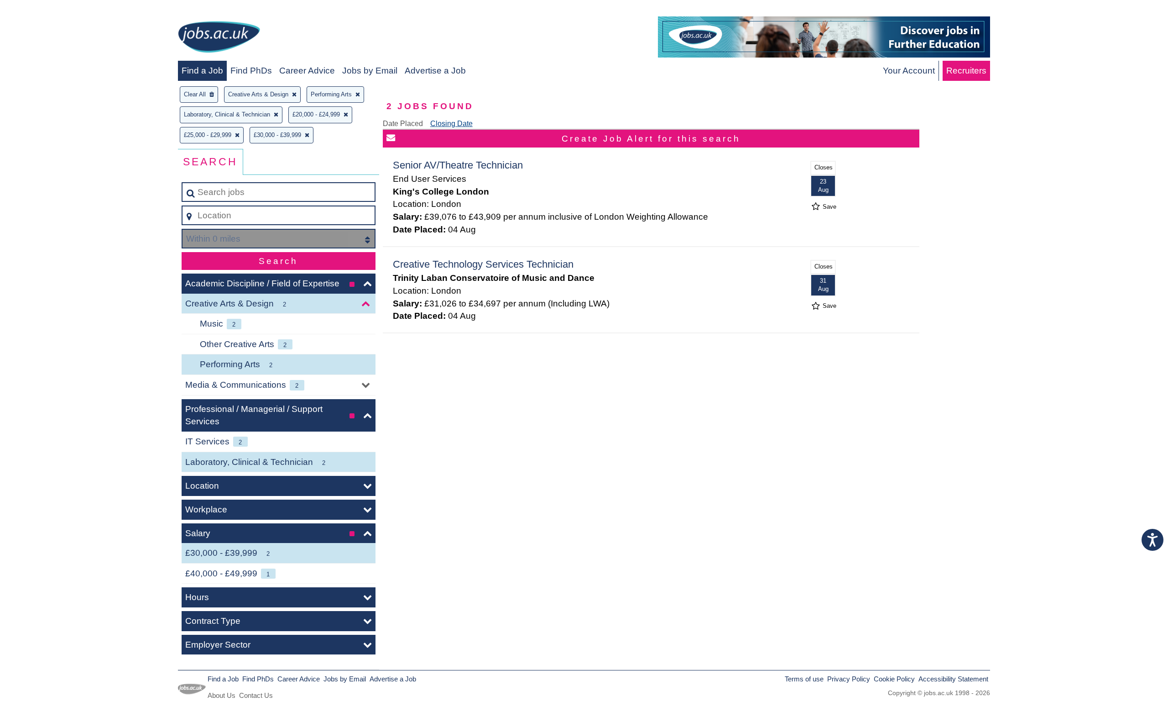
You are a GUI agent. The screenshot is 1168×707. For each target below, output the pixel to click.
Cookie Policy (894, 679)
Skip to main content (43, 10)
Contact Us (256, 695)
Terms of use (804, 679)
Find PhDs (251, 70)
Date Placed (403, 123)
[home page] (219, 38)
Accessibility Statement (953, 679)
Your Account (909, 70)
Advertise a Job (435, 70)
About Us (221, 695)
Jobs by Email (369, 70)
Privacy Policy (848, 679)
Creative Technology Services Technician (483, 264)
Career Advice (307, 70)
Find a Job (202, 70)
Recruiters (966, 70)
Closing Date (451, 123)
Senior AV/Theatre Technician (458, 165)
